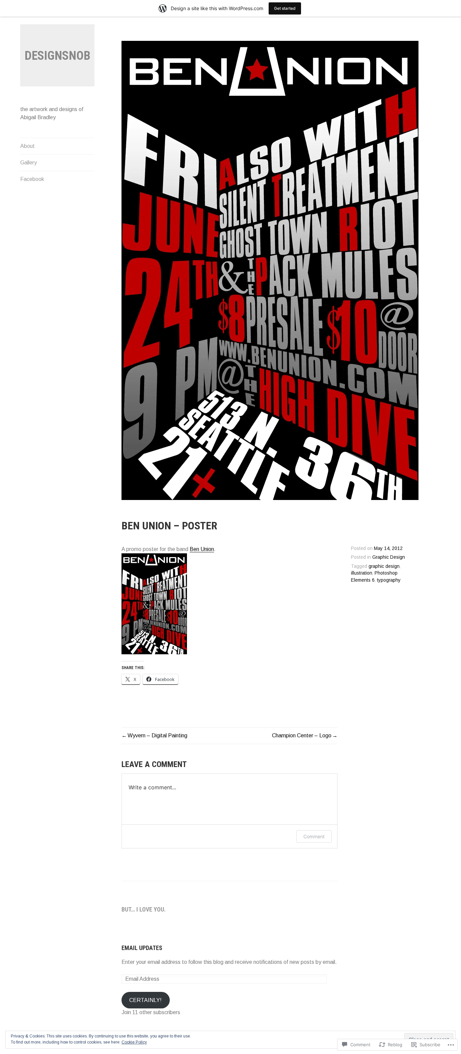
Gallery (28, 162)
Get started (285, 8)
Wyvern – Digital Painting (157, 735)
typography (389, 580)
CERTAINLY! (145, 1000)
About (27, 146)
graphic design (384, 566)
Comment (314, 836)
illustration (361, 573)
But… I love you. (143, 909)
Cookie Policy (134, 1042)
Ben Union (202, 549)
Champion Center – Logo (301, 735)
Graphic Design (388, 557)
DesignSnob (57, 56)
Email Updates (141, 947)
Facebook (32, 179)
